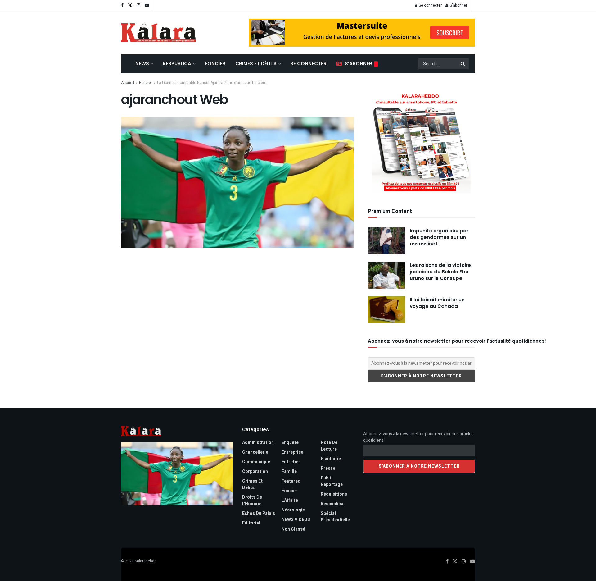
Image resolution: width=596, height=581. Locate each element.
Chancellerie (255, 452)
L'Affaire (290, 500)
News (142, 63)
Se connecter (430, 5)
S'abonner (458, 5)
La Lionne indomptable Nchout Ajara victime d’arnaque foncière (211, 82)
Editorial (251, 523)
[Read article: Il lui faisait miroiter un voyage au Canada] (386, 309)
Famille (289, 471)
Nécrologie (293, 510)
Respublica (177, 63)
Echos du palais (258, 513)
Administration (258, 442)
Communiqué (256, 462)
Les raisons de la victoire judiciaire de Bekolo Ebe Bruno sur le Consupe (440, 271)
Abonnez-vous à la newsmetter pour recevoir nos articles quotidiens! (418, 437)
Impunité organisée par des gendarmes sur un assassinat (439, 237)
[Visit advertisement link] (362, 33)
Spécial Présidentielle (335, 516)
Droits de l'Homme (252, 500)
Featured (291, 481)
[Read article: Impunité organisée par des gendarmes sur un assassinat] (386, 240)
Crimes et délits (256, 63)
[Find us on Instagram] (138, 5)
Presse (328, 468)
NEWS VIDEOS (296, 519)
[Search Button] (463, 63)
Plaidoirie (331, 458)
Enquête (290, 442)
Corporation (255, 471)
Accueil (127, 82)
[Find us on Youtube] (147, 5)
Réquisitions (334, 494)
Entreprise (292, 452)
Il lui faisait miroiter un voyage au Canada (437, 302)
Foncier (215, 63)
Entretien (291, 462)
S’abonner (358, 63)
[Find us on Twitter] (130, 5)
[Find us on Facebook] (122, 5)
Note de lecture (329, 445)
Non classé (293, 529)
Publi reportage (332, 481)
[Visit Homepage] (158, 32)
